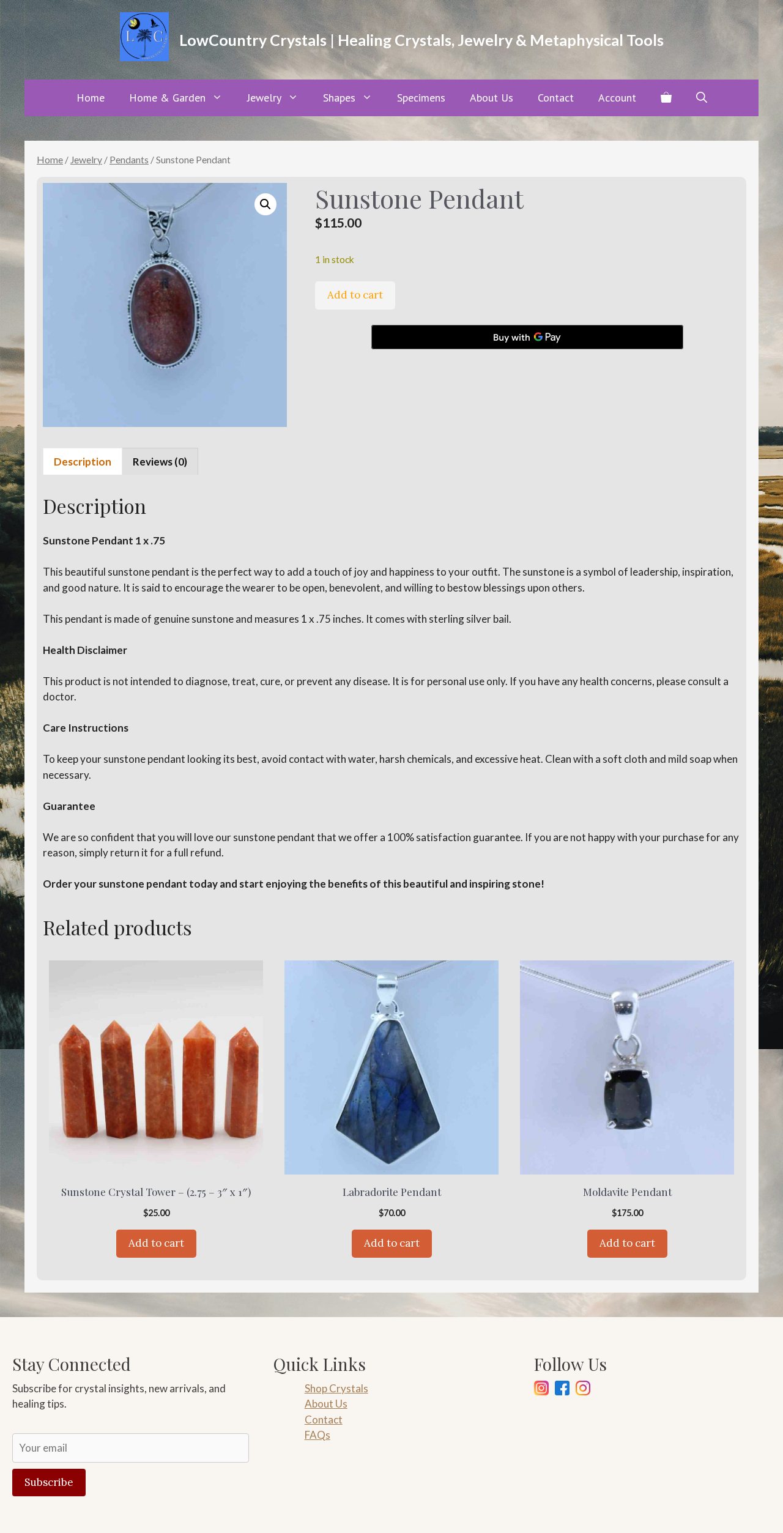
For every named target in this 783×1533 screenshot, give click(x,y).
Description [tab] (82, 461)
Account (617, 98)
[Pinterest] (583, 1390)
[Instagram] (541, 1390)
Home (90, 98)
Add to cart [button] (156, 1243)
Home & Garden (167, 98)
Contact (556, 98)
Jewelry (264, 98)
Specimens (421, 98)
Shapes (339, 98)
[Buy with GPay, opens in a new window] (527, 337)
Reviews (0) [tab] (160, 461)
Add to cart (355, 295)
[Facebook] (562, 1390)
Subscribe (48, 1482)
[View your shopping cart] (666, 98)
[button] (701, 98)
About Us (491, 98)
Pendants (129, 159)
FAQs (317, 1434)
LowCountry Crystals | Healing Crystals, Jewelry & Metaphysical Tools (421, 40)
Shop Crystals (336, 1388)
